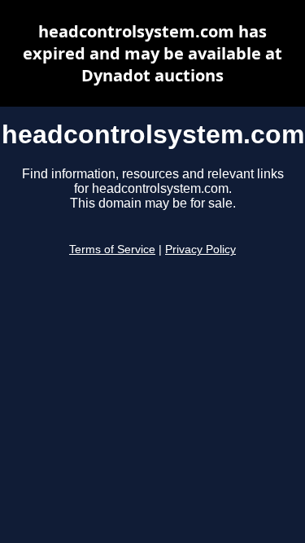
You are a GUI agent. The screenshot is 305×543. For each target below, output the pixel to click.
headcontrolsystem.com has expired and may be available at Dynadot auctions (152, 53)
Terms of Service (112, 249)
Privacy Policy (200, 249)
